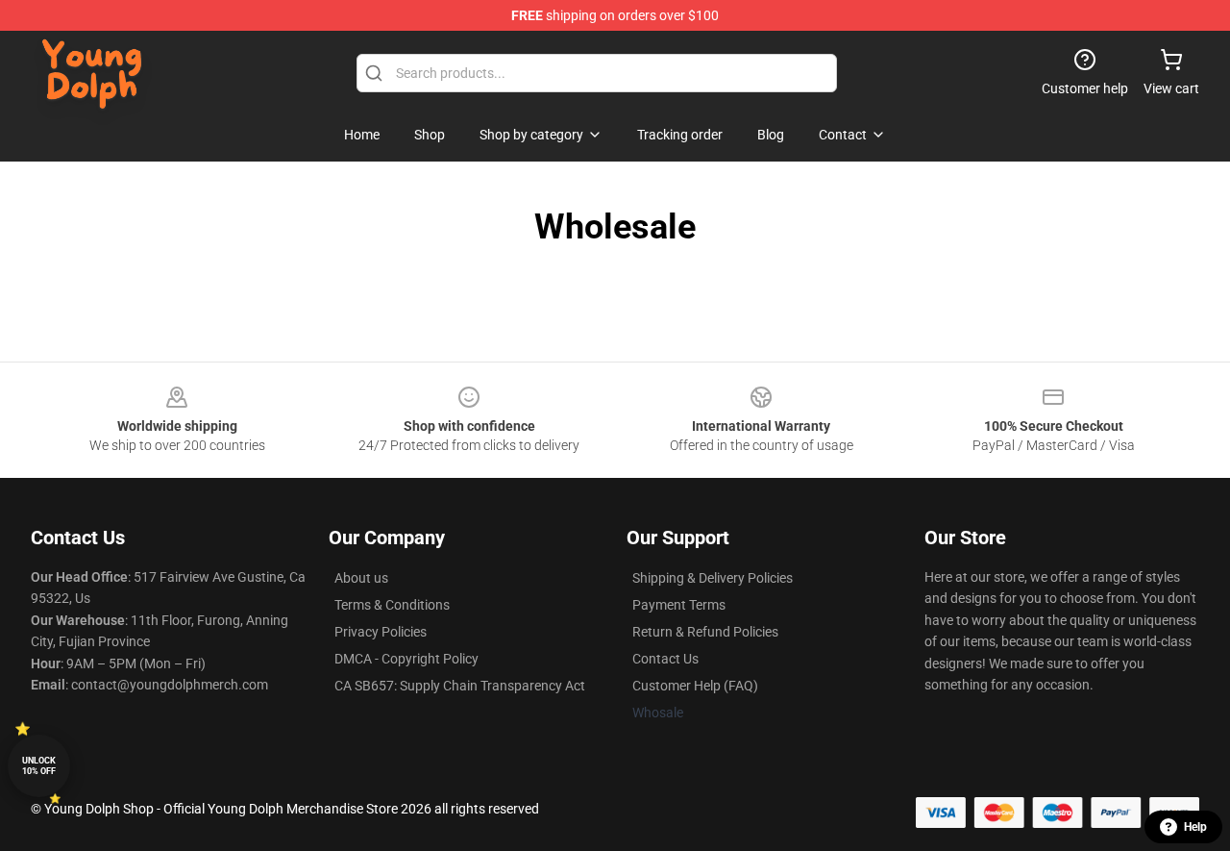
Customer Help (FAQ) (695, 685)
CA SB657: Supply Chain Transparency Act (459, 685)
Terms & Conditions (392, 605)
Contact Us (665, 658)
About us (361, 578)
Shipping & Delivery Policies (712, 578)
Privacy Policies (380, 631)
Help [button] (1195, 827)
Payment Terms (679, 605)
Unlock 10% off (39, 766)
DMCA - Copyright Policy (406, 658)
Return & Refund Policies (705, 631)
